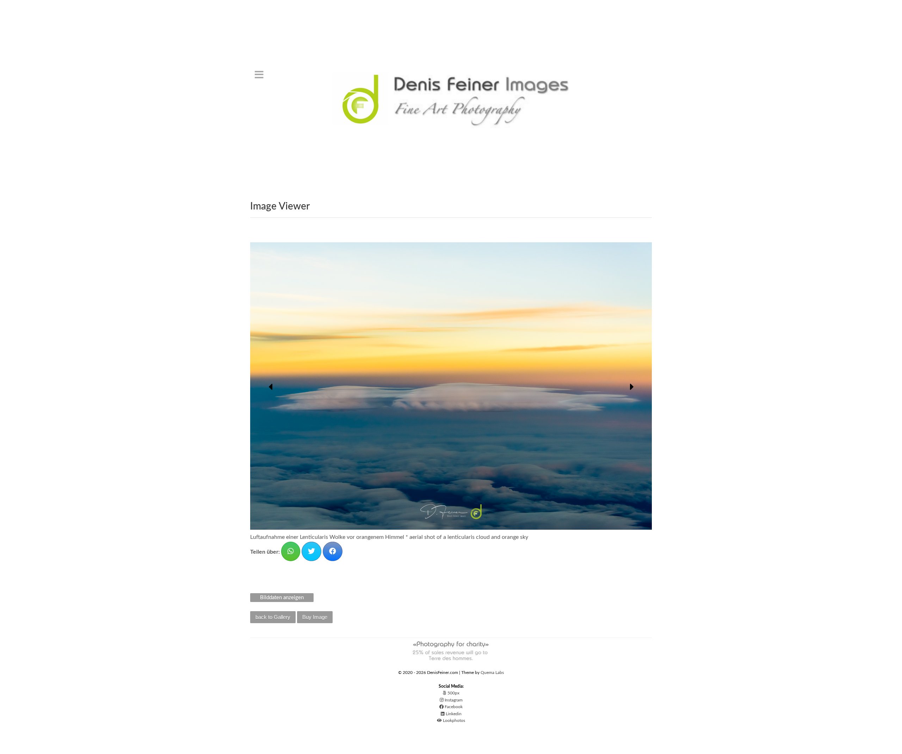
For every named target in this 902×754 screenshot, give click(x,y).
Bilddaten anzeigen (282, 597)
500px (452, 693)
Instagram (453, 700)
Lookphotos (453, 720)
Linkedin (453, 713)
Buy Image (314, 617)
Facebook (453, 707)
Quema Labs (492, 672)
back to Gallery (272, 617)
